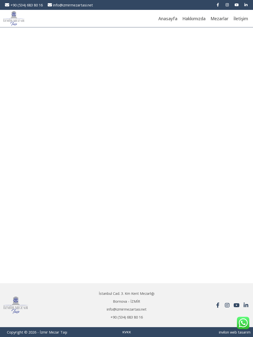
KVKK (126, 332)
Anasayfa (167, 18)
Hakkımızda (194, 18)
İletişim (240, 18)
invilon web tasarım (235, 332)
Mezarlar (220, 18)
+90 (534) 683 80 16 (26, 4)
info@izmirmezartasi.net (73, 4)
